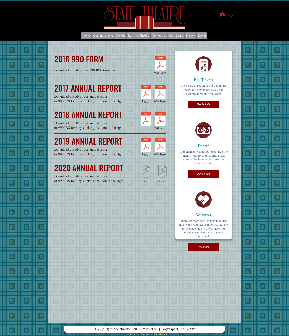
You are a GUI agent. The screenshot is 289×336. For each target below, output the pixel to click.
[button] (203, 104)
